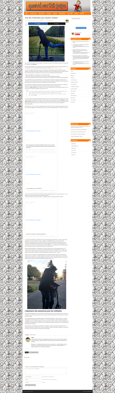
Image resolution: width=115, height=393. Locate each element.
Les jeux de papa (33, 13)
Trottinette (35, 352)
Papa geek (55, 13)
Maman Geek (73, 143)
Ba (73, 41)
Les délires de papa (74, 82)
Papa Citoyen (73, 148)
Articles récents (32, 334)
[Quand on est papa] (57, 6)
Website (43, 382)
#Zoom (72, 71)
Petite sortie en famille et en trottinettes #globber (35, 234)
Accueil (26, 13)
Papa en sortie (41, 13)
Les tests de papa (41, 20)
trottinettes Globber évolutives (56, 67)
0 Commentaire (48, 20)
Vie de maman (73, 99)
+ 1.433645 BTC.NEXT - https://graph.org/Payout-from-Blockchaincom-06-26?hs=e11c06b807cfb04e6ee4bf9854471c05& (81, 62)
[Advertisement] (46, 361)
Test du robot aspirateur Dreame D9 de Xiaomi (80, 59)
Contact (76, 13)
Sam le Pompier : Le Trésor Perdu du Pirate (80, 53)
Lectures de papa (74, 79)
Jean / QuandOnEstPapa (42, 149)
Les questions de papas (75, 86)
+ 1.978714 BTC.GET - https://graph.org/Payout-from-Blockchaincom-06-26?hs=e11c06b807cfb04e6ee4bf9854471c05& (81, 45)
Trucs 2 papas (73, 152)
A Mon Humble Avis (74, 145)
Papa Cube (73, 154)
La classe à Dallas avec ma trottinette (33, 188)
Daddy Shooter (62, 13)
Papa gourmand (73, 95)
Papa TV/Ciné (69, 13)
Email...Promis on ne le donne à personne (49, 379)
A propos (82, 13)
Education (72, 75)
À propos (27, 334)
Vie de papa (49, 13)
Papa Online (73, 150)
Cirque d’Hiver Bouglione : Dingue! (76, 136)
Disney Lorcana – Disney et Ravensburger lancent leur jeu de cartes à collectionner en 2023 (80, 127)
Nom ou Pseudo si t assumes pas (48, 376)
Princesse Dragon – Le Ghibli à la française (78, 134)
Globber (30, 352)
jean (29, 20)
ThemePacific (89, 391)
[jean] (28, 339)
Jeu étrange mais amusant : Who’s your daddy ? (81, 42)
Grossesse (72, 77)
